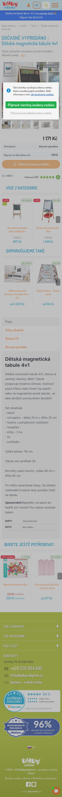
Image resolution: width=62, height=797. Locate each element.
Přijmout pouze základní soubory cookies (31, 112)
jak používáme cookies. (42, 94)
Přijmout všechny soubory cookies (31, 105)
